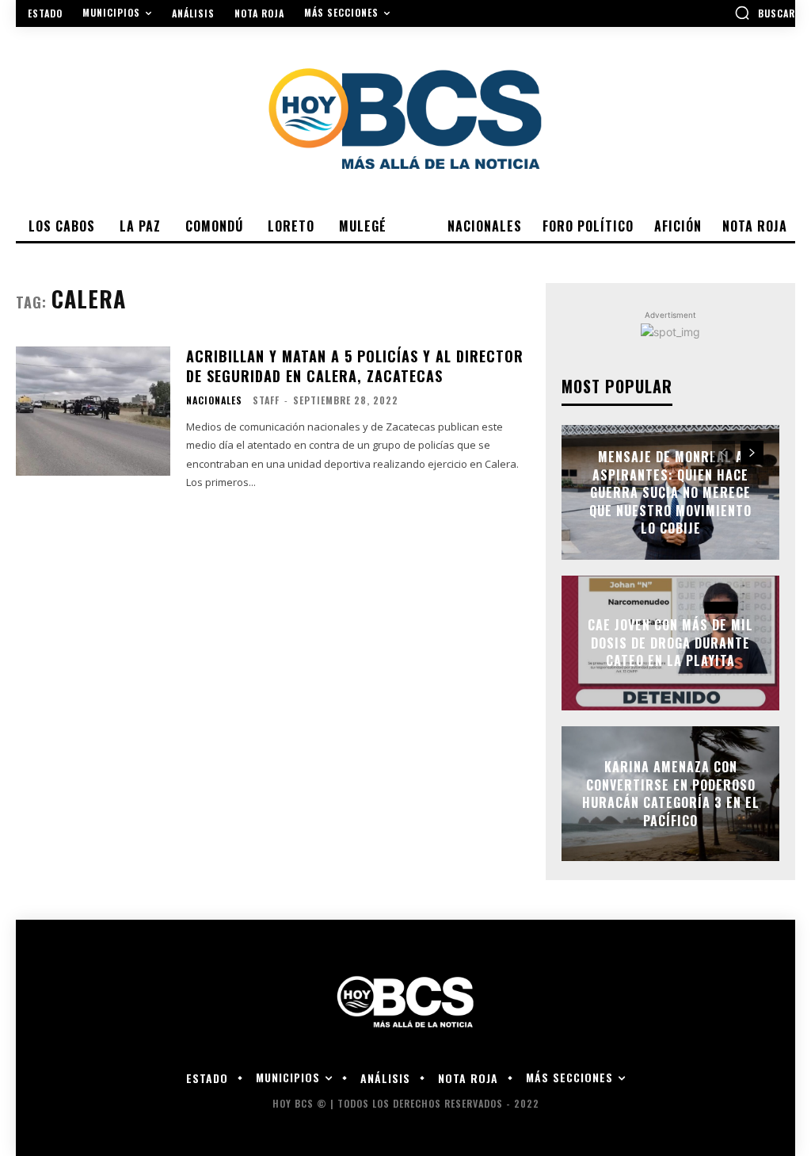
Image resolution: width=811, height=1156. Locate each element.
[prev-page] (723, 453)
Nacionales (214, 400)
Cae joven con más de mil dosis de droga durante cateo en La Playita (670, 643)
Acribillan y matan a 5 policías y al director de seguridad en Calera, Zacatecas (355, 366)
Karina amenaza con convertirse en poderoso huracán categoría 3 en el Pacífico (671, 794)
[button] (764, 13)
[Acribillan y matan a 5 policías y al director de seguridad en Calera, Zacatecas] (93, 411)
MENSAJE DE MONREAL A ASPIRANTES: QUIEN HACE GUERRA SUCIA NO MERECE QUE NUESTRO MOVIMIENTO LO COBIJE (670, 492)
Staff (266, 400)
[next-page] (752, 453)
